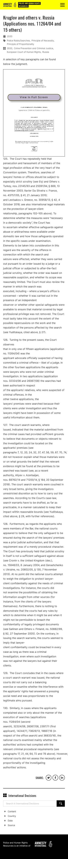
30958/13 (44, 199)
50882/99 (56, 629)
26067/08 (33, 380)
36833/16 (49, 735)
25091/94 (41, 186)
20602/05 (27, 569)
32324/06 (15, 380)
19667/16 (46, 730)
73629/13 (34, 730)
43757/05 (13, 195)
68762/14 (14, 479)
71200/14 (31, 479)
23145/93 (24, 186)
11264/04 (13, 353)
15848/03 (13, 565)
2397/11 (44, 726)
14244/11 (22, 730)
